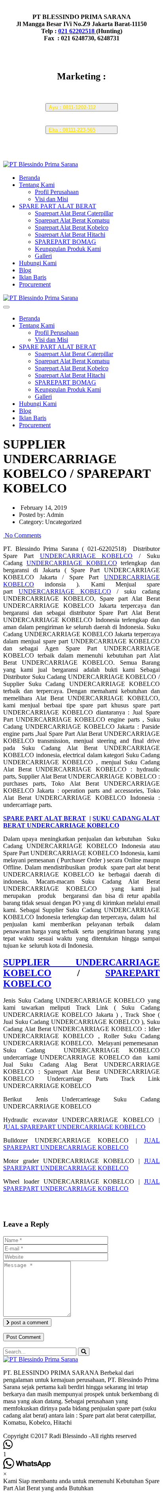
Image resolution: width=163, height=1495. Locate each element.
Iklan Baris (32, 277)
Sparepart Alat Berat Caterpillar (74, 213)
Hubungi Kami (38, 263)
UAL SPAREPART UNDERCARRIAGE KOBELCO (76, 1127)
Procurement (35, 284)
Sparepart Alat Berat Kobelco (71, 227)
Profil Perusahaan (57, 192)
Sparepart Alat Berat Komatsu (72, 220)
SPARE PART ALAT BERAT (57, 206)
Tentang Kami (37, 184)
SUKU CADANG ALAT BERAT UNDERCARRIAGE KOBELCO (81, 822)
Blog (25, 270)
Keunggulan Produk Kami (68, 248)
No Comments (22, 535)
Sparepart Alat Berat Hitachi (70, 234)
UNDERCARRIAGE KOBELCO (86, 555)
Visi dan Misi (51, 199)
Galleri (43, 256)
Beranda (29, 177)
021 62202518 (77, 31)
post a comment (28, 1322)
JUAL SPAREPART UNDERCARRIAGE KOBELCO (81, 1144)
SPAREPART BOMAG (65, 241)
